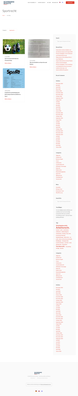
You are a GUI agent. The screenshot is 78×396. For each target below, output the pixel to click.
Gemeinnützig (58, 233)
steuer (70, 242)
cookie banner (65, 229)
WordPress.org (59, 192)
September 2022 (59, 98)
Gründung (64, 233)
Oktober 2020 (59, 129)
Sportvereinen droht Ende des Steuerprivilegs (12, 59)
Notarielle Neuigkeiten (61, 171)
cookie (61, 229)
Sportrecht (58, 173)
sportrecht (66, 242)
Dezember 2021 (59, 112)
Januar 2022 (58, 110)
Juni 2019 (58, 138)
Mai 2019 (58, 140)
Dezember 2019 (59, 130)
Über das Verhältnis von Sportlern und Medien (38, 63)
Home (3, 15)
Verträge (57, 248)
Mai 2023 (58, 85)
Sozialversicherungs (60, 242)
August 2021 (58, 120)
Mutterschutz (59, 170)
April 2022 (58, 107)
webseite (61, 248)
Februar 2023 (59, 90)
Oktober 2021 (59, 116)
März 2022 (58, 109)
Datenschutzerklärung (42, 378)
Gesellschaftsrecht (60, 164)
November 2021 (59, 114)
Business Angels (59, 159)
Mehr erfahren (8, 63)
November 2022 (59, 94)
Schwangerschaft (65, 240)
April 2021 (58, 127)
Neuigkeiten (55, 2)
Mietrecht (58, 168)
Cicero (57, 161)
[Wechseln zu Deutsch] (36, 391)
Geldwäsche (58, 162)
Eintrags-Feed (59, 189)
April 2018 (58, 145)
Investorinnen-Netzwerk (60, 235)
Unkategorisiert (59, 177)
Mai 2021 (58, 125)
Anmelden (58, 187)
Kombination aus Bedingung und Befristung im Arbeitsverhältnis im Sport (13, 94)
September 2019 (59, 134)
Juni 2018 (58, 141)
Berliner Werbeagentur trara (46, 384)
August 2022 (58, 100)
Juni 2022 (58, 103)
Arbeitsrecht (58, 157)
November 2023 (59, 83)
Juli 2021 (58, 121)
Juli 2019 (58, 136)
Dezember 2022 (59, 92)
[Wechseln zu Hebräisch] (62, 2)
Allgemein (58, 155)
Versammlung (68, 246)
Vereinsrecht (58, 179)
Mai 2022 (58, 105)
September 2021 (59, 118)
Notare (49, 2)
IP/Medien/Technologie (61, 166)
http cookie (68, 233)
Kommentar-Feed (60, 191)
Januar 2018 (58, 147)
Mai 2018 (58, 143)
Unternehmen (64, 244)
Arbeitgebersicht (61, 225)
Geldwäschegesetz (65, 231)
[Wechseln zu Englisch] (60, 2)
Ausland (57, 229)
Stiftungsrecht (59, 175)
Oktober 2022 (59, 96)
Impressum (33, 378)
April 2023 (58, 87)
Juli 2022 (58, 101)
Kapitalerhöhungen (59, 237)
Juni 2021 (58, 123)
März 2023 (58, 89)
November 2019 (59, 132)
